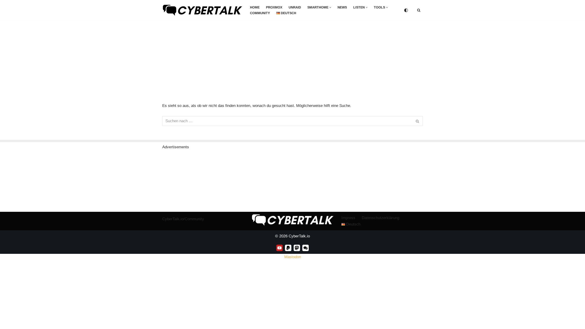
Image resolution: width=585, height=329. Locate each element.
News (342, 7)
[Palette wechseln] (406, 10)
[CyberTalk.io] (202, 10)
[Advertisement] (292, 55)
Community (260, 13)
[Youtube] (279, 248)
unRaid (295, 7)
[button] (330, 7)
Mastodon (292, 257)
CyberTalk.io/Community (183, 219)
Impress (348, 218)
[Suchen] (418, 10)
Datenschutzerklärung (380, 218)
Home (255, 7)
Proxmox (274, 7)
